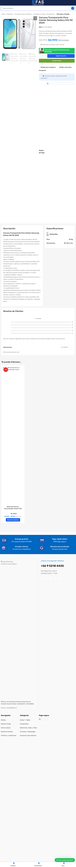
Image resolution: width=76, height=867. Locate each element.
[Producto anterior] (71, 14)
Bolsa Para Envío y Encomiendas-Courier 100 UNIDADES (13, 508)
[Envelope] (60, 578)
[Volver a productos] (74, 14)
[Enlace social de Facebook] (47, 70)
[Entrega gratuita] (4, 540)
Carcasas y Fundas (63, 14)
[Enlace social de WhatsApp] (58, 70)
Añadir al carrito (61, 56)
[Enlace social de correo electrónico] (52, 70)
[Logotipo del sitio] (38, 3)
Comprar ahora (56, 60)
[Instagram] (47, 578)
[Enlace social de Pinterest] (54, 70)
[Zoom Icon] (35, 18)
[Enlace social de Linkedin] (56, 70)
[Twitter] (51, 578)
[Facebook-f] (42, 578)
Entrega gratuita (21, 539)
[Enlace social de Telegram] (61, 70)
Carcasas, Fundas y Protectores (44, 14)
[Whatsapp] (56, 578)
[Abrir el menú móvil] (2, 3)
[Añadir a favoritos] (20, 369)
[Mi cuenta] (74, 3)
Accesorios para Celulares (23, 14)
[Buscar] (72, 8)
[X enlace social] (49, 70)
